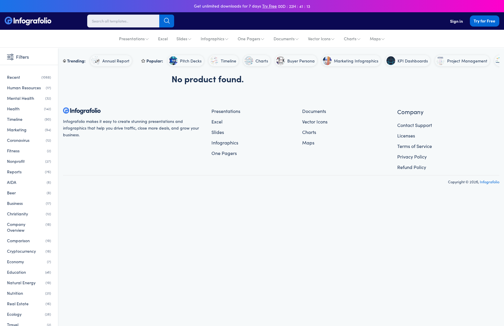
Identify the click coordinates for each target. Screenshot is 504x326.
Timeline (29, 119)
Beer (29, 193)
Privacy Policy (412, 156)
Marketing (29, 130)
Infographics (212, 38)
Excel (163, 38)
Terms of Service (414, 146)
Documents (284, 38)
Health (29, 108)
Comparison (29, 240)
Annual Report (116, 61)
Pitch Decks (191, 61)
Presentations (132, 38)
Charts (350, 38)
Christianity (29, 214)
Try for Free (484, 21)
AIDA (29, 182)
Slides (181, 38)
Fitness (29, 151)
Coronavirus (29, 140)
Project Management (467, 61)
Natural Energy (29, 282)
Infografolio (489, 181)
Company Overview (29, 227)
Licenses (406, 135)
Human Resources (29, 87)
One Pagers (249, 38)
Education (29, 272)
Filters (22, 56)
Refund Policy (411, 167)
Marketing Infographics (356, 61)
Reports (29, 172)
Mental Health (29, 98)
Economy (29, 261)
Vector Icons (319, 38)
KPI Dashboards (413, 61)
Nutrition (29, 293)
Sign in (456, 21)
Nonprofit (29, 161)
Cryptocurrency (29, 251)
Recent (29, 77)
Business (29, 203)
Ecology (29, 314)
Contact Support (414, 125)
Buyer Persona (301, 61)
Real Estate (29, 303)
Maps (375, 38)
